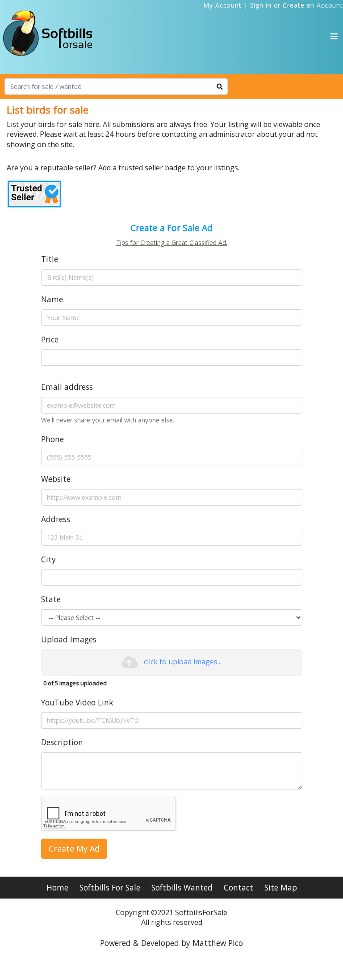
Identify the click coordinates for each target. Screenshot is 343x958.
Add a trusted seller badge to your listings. (168, 168)
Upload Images (68, 639)
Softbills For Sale (109, 887)
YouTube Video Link (77, 702)
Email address (67, 386)
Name (52, 299)
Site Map (280, 887)
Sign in (261, 5)
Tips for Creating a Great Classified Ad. (171, 242)
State (51, 599)
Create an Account (313, 5)
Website (56, 478)
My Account (222, 5)
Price (50, 339)
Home (57, 887)
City (48, 559)
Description (62, 742)
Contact (238, 887)
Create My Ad (74, 848)
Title (49, 258)
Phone (52, 439)
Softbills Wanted (182, 887)
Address (55, 519)
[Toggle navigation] (334, 36)
